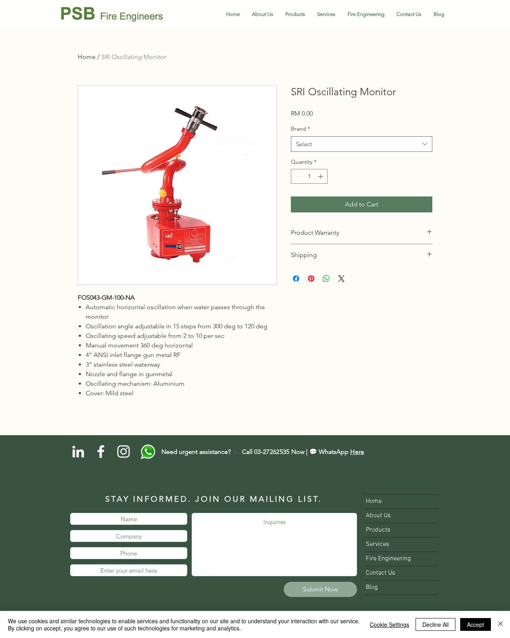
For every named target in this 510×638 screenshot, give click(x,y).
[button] (295, 14)
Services (377, 544)
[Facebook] (100, 451)
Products (378, 530)
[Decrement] (297, 176)
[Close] (500, 624)
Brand (300, 128)
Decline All (435, 624)
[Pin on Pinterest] (311, 278)
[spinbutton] (309, 176)
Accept (475, 624)
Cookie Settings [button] (389, 624)
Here (357, 451)
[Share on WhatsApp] (326, 278)
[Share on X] (341, 278)
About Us (378, 516)
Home (87, 57)
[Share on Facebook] (296, 278)
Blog (372, 587)
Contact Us (380, 573)
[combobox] (361, 144)
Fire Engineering (388, 559)
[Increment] (321, 176)
